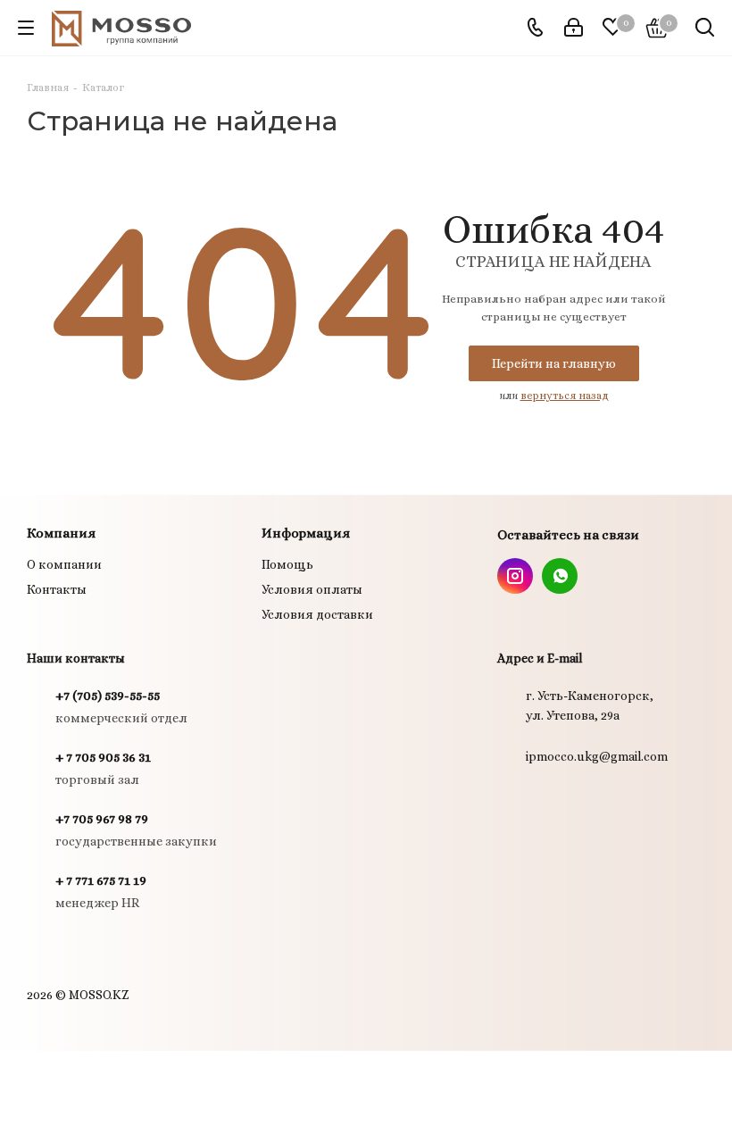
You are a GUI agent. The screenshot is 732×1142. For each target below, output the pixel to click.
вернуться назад (564, 395)
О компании (64, 564)
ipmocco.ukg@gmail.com (597, 756)
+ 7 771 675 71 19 (100, 880)
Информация (306, 533)
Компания (61, 533)
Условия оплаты (312, 589)
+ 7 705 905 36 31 (103, 757)
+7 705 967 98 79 (101, 819)
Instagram (515, 576)
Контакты (57, 589)
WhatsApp (560, 576)
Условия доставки (317, 614)
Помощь (287, 564)
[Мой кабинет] (573, 28)
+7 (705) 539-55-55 (107, 696)
